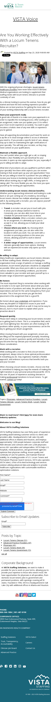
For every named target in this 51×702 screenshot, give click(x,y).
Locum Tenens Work (23, 402)
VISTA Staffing (19, 52)
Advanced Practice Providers (28, 399)
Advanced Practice (8, 652)
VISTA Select (31, 637)
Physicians (11, 399)
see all (4, 554)
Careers (29, 642)
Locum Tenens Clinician (15, 540)
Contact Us (30, 648)
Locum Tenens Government (17, 550)
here (26, 415)
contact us (11, 379)
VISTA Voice (25, 19)
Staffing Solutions (8, 637)
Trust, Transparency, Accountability (9, 642)
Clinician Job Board (9, 648)
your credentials (21, 301)
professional (12, 377)
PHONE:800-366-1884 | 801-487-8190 (13, 611)
